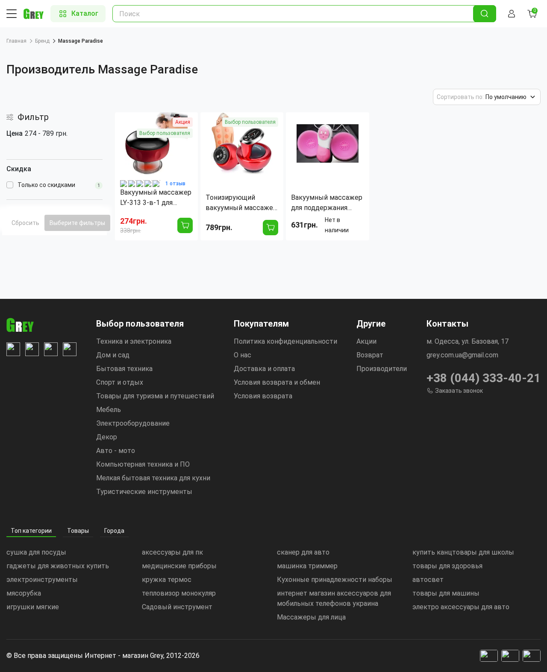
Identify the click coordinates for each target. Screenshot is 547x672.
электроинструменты (42, 580)
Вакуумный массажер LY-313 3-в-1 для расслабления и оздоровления (155, 198)
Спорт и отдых (119, 382)
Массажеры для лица (311, 617)
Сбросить (25, 222)
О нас (242, 355)
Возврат (369, 355)
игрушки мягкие (32, 607)
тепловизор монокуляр (179, 593)
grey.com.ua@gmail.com (462, 355)
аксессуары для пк (172, 552)
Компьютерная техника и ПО (143, 464)
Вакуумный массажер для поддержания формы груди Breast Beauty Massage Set (326, 203)
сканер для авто (303, 552)
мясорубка (23, 593)
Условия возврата (263, 396)
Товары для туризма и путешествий (155, 396)
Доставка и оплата (264, 369)
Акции (366, 341)
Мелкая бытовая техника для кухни (153, 478)
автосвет (428, 580)
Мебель (108, 410)
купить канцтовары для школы (463, 552)
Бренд (42, 41)
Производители (381, 369)
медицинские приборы (179, 566)
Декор (106, 437)
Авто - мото (115, 451)
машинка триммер (307, 566)
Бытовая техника (124, 369)
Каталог (84, 13)
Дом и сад (112, 355)
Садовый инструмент (177, 607)
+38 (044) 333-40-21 (483, 378)
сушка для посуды (36, 552)
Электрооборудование (133, 423)
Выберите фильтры (77, 222)
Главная (16, 41)
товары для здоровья (447, 566)
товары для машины (445, 593)
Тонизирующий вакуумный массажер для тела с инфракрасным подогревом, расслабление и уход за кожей (241, 203)
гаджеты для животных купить (57, 566)
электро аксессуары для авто (460, 607)
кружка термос (166, 580)
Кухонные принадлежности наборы (334, 580)
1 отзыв (175, 184)
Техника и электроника (133, 341)
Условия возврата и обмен (277, 382)
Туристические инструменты (144, 492)
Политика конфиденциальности (285, 341)
